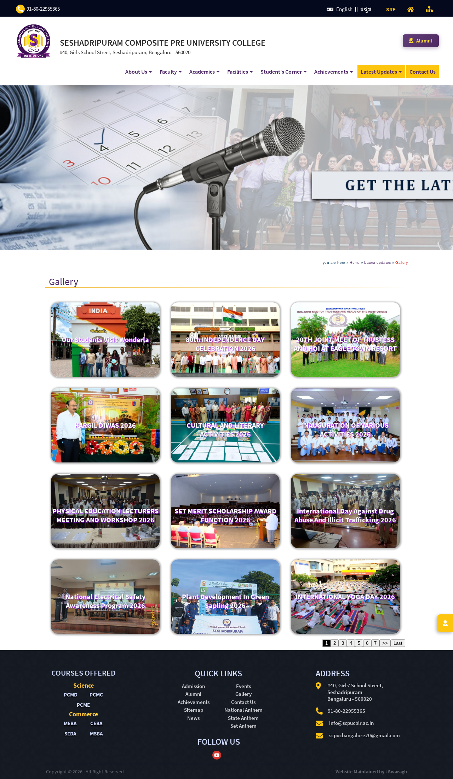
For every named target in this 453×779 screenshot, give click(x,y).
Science (83, 685)
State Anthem (243, 718)
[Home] (410, 9)
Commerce (83, 714)
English (345, 9)
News (193, 718)
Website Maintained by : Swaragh (371, 771)
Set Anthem (243, 725)
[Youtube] (216, 756)
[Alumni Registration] (445, 623)
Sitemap (193, 709)
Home (355, 263)
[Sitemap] (429, 9)
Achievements (194, 702)
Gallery (243, 693)
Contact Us (422, 71)
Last (398, 643)
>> (385, 643)
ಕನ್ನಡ (365, 9)
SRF (390, 9)
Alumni (193, 693)
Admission (193, 686)
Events (243, 686)
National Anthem (243, 709)
